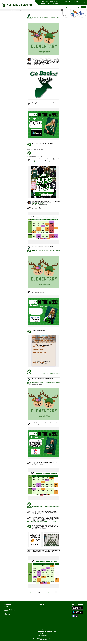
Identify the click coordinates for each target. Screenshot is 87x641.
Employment (65, 1)
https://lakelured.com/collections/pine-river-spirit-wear (42, 161)
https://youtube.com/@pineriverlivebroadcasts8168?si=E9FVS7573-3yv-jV (41, 521)
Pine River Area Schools (14, 10)
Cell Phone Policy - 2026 (53, 3)
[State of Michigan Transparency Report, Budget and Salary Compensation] (74, 13)
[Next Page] (48, 591)
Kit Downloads (41, 633)
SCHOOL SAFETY (41, 606)
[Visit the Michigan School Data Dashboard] (82, 13)
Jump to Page (52, 591)
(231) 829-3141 (6, 613)
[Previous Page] (30, 591)
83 (45, 591)
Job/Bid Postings (41, 612)
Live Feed (23, 10)
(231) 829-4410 (7, 614)
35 (39, 591)
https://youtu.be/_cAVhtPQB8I (37, 203)
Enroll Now (75, 1)
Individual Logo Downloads (43, 635)
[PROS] (66, 13)
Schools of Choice (41, 619)
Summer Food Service (42, 621)
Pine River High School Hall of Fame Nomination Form (48, 616)
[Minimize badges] (62, 10)
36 (41, 591)
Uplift (46, 1)
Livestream (41, 1)
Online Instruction (41, 627)
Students (51, 1)
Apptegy (45, 639)
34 (36, 591)
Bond (70, 1)
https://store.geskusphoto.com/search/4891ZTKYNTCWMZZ (43, 154)
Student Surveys (41, 608)
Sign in (83, 7)
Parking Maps (40, 629)
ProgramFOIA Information (43, 623)
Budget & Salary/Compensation (44, 610)
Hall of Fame (40, 614)
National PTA (40, 625)
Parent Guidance (42, 3)
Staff (60, 1)
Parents (56, 1)
